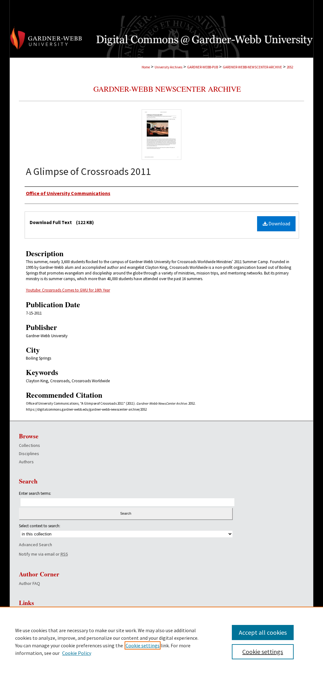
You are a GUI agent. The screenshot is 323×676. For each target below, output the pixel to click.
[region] (161, 641)
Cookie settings (143, 645)
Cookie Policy (76, 653)
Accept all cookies (263, 632)
